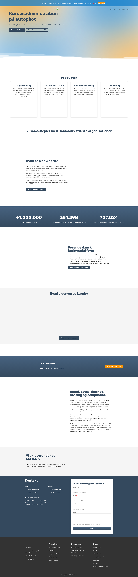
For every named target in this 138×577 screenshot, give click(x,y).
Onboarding (114, 85)
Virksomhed (76, 487)
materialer (73, 552)
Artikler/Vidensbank (76, 547)
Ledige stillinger (97, 554)
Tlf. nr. (75, 495)
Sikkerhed (95, 563)
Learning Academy (54, 560)
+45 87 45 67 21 (55, 493)
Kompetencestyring (54, 554)
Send (91, 528)
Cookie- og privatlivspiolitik (100, 566)
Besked (74, 512)
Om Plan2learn (97, 547)
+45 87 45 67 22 (32, 493)
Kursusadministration (54, 85)
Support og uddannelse (77, 556)
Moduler (95, 551)
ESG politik (96, 560)
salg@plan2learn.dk (33, 489)
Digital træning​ (24, 85)
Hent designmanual (98, 557)
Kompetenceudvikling (84, 85)
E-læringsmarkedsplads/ (77, 551)
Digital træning (53, 557)
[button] (2, 315)
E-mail (75, 504)
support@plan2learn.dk (57, 489)
